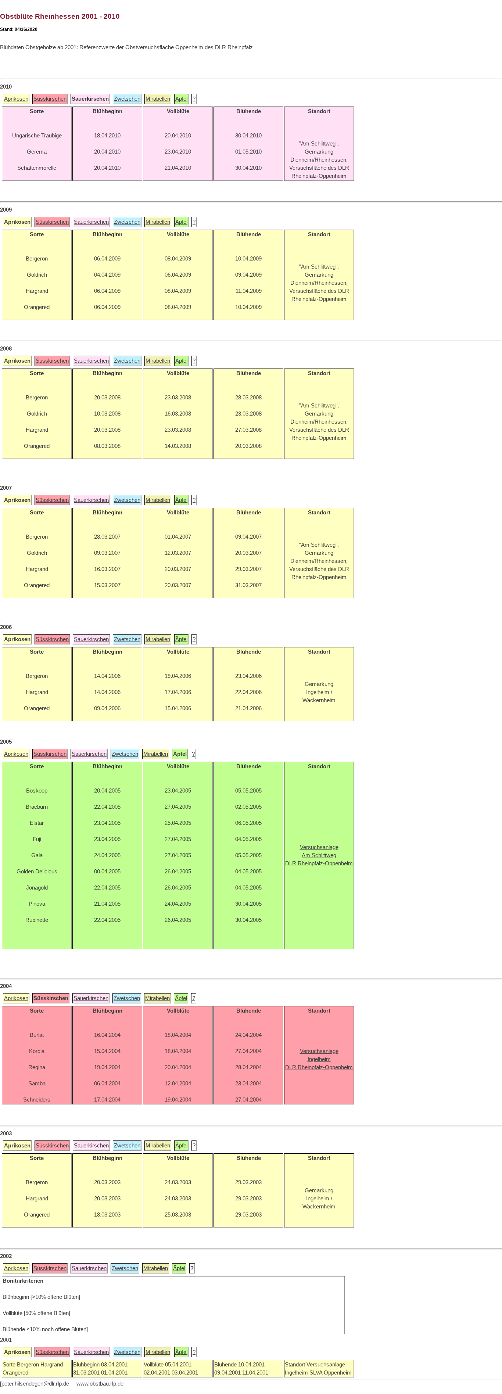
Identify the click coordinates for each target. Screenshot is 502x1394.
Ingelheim (297, 1373)
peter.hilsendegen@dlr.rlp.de (35, 1384)
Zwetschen (127, 99)
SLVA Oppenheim (330, 1373)
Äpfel (181, 99)
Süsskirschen (50, 99)
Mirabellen (158, 99)
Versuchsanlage (325, 1365)
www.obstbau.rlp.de (99, 1384)
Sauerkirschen (91, 222)
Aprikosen (16, 99)
